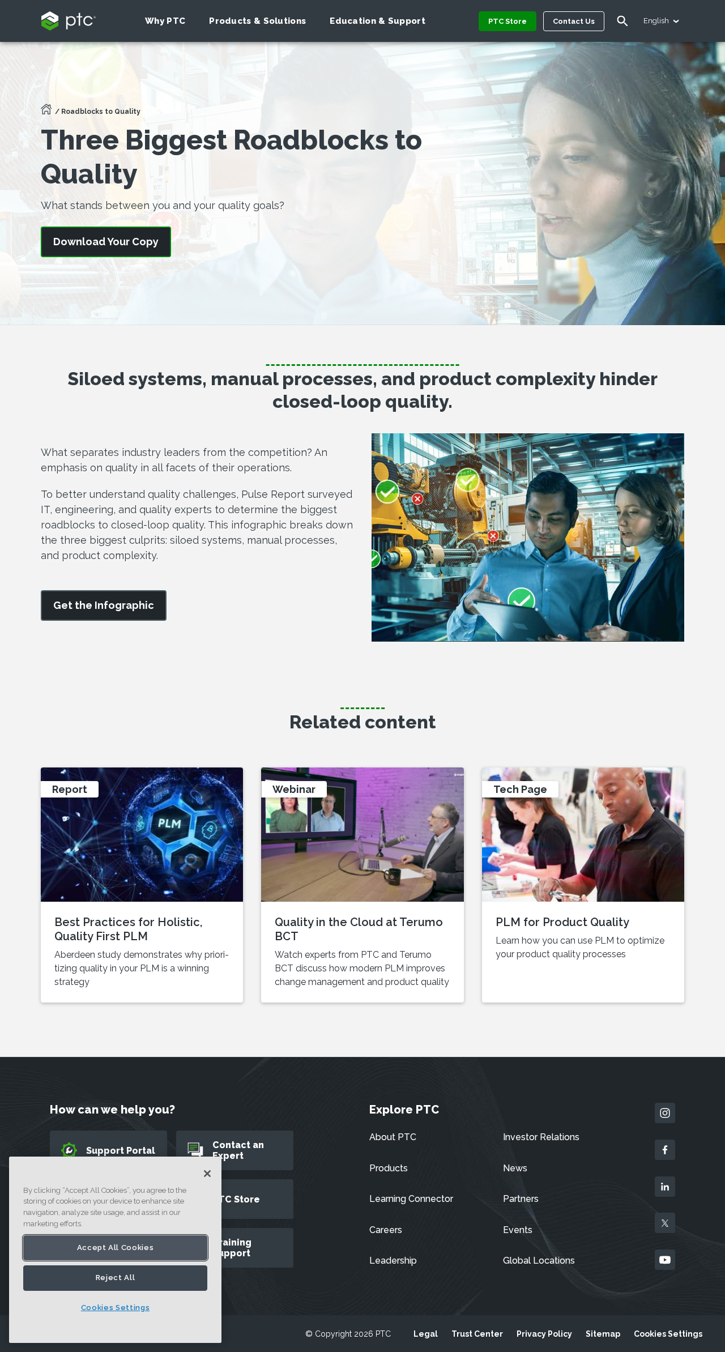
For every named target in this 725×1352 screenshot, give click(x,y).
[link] (104, 605)
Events (517, 1230)
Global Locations (539, 1260)
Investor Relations (541, 1137)
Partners (521, 1198)
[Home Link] (46, 113)
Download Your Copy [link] (106, 242)
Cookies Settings (668, 1333)
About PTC (392, 1137)
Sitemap (603, 1333)
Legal (425, 1333)
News (515, 1168)
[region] (115, 1250)
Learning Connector (411, 1198)
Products (388, 1168)
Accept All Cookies (115, 1247)
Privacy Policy (544, 1333)
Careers (385, 1230)
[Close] (207, 1173)
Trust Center (477, 1333)
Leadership (393, 1260)
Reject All (115, 1278)
